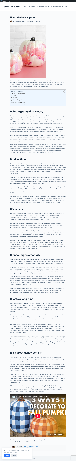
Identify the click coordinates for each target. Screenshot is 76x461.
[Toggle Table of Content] (62, 91)
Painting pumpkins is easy (18, 93)
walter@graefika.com (30, 447)
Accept (7, 455)
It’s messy (14, 97)
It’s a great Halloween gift (18, 102)
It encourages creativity (18, 99)
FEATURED (37, 21)
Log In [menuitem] (4, 1)
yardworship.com (12, 7)
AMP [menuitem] (10, 1)
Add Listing (32, 6)
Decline (14, 455)
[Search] (71, 6)
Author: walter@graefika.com (23, 104)
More (66, 6)
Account (25, 6)
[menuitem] (1, 1)
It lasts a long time (17, 100)
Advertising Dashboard (43, 6)
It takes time (15, 95)
